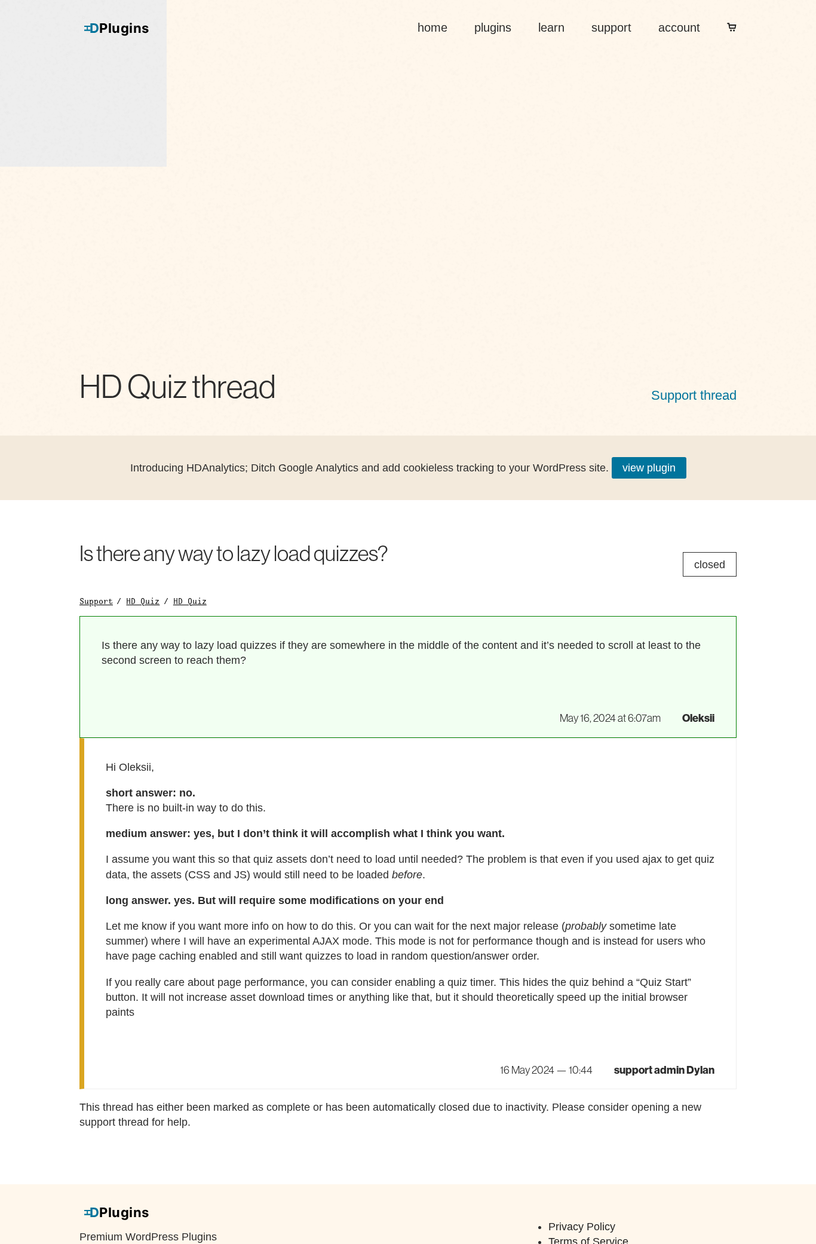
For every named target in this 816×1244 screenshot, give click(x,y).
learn (551, 27)
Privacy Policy (581, 1227)
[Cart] (732, 27)
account (679, 27)
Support (96, 601)
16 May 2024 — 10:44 (546, 1070)
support (611, 27)
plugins (492, 27)
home (432, 27)
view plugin (649, 468)
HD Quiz (142, 601)
